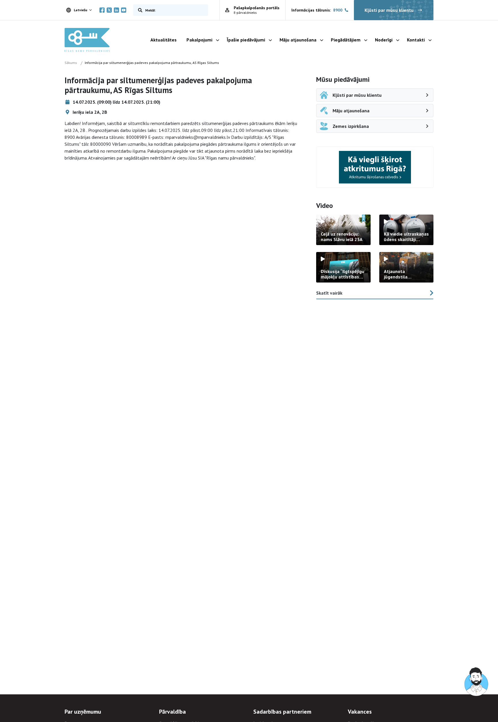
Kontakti (416, 40)
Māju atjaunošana (298, 40)
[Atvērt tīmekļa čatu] (476, 682)
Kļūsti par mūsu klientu (389, 10)
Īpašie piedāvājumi (246, 40)
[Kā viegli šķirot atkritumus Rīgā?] (375, 167)
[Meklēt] (139, 10)
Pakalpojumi (199, 40)
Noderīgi (384, 40)
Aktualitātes (163, 40)
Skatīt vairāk (329, 293)
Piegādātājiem (346, 40)
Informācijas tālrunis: (316, 10)
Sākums (71, 62)
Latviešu (80, 10)
